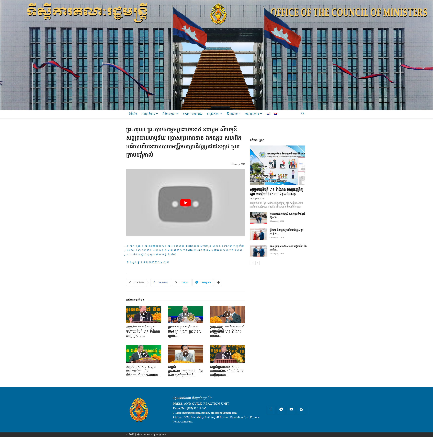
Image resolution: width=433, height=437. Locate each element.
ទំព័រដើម (133, 113)
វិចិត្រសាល (232, 113)
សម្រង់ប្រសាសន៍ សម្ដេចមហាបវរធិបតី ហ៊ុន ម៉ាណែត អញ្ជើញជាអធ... (227, 371)
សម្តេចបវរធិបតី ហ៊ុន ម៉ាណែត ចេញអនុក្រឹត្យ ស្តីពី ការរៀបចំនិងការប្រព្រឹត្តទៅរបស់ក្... (276, 192)
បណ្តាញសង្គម (252, 113)
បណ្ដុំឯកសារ (213, 113)
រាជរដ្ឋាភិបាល (148, 113)
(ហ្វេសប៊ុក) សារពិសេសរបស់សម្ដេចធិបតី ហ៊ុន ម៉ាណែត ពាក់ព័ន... (227, 331)
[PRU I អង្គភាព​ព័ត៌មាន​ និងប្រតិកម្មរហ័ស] (216, 55)
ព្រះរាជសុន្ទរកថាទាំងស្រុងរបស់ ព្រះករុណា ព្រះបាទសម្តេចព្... (184, 331)
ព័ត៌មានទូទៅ (169, 113)
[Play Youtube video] (185, 202)
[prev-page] (252, 263)
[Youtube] (291, 409)
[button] (303, 114)
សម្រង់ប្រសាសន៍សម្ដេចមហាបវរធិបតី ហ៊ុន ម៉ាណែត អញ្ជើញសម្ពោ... (143, 331)
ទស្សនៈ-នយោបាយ (192, 113)
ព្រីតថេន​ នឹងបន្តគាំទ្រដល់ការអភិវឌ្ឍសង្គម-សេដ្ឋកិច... (287, 232)
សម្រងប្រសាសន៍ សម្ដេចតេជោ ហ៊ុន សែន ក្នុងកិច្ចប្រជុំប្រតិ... (185, 371)
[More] (218, 282)
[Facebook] (271, 409)
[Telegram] (281, 409)
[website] (301, 409)
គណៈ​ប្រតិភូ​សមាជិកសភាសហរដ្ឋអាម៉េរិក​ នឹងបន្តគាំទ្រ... (288, 248)
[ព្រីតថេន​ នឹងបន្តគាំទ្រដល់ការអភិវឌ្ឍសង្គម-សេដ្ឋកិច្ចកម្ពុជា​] (258, 234)
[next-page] (257, 263)
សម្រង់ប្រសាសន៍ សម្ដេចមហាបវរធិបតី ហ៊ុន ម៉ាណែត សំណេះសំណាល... (143, 371)
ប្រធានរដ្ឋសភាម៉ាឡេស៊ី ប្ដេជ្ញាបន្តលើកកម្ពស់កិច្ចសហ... (287, 215)
